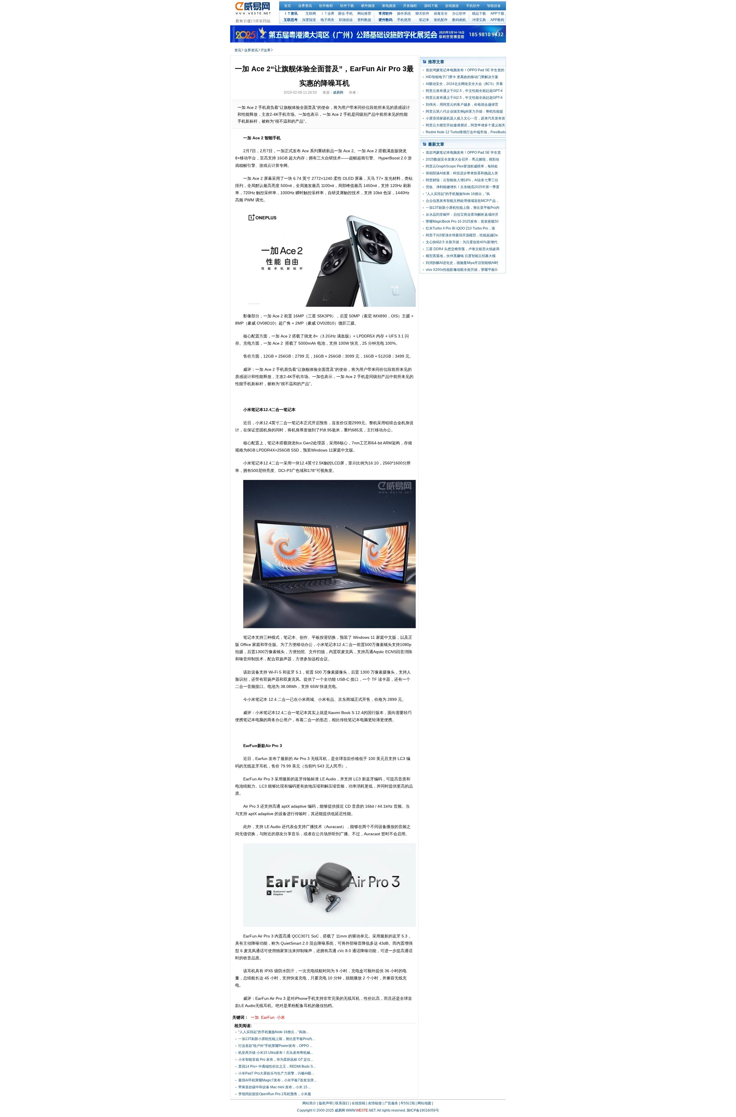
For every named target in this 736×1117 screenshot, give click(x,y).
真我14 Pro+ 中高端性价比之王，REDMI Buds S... (276, 1066)
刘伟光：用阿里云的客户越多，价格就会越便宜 (462, 105)
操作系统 (404, 13)
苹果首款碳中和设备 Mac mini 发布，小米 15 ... (274, 1087)
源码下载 (431, 6)
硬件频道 (368, 6)
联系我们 (342, 1103)
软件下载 (347, 6)
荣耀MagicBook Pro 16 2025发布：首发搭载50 (462, 221)
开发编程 (410, 6)
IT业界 (266, 50)
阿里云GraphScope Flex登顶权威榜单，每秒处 (462, 166)
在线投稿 (358, 1103)
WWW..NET (360, 1110)
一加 (255, 1017)
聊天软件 (422, 13)
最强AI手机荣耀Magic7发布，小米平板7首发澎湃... (277, 1080)
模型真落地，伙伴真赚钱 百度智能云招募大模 (461, 256)
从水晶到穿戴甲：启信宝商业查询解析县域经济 (462, 215)
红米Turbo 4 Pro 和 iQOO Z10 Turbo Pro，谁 (460, 228)
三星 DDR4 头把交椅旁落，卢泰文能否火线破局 (462, 249)
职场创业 (346, 20)
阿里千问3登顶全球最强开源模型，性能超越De (462, 235)
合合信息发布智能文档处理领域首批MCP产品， (462, 201)
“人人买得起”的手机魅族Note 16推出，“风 (458, 194)
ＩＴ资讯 (291, 13)
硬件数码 (385, 20)
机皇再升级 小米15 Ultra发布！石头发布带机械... (275, 1053)
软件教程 (326, 6)
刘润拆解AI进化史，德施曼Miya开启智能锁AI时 (462, 263)
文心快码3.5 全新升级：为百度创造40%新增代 (461, 242)
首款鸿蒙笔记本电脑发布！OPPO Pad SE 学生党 (463, 153)
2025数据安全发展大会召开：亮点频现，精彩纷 (462, 159)
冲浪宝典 (479, 20)
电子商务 (327, 20)
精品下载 (479, 13)
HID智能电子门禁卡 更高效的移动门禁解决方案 (462, 77)
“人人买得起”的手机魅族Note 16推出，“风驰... (273, 1032)
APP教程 (497, 20)
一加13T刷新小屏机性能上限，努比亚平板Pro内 (462, 208)
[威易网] (253, 12)
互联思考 (291, 20)
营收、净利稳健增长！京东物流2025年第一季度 (462, 187)
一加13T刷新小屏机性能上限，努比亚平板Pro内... (276, 1039)
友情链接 (375, 1103)
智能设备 (494, 6)
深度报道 (309, 20)
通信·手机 (345, 13)
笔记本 (424, 20)
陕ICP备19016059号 (423, 1110)
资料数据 (364, 20)
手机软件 (473, 6)
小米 (281, 1017)
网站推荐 (364, 13)
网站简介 (309, 1103)
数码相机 (459, 20)
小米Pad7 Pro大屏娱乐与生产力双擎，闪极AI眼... (276, 1073)
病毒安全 (441, 13)
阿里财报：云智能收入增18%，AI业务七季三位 (462, 180)
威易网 (338, 92)
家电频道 (389, 6)
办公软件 (459, 13)
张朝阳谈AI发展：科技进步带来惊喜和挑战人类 (462, 173)
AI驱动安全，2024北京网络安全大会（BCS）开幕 (464, 84)
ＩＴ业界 (327, 13)
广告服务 (391, 1103)
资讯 (237, 50)
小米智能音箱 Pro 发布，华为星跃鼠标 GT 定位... (275, 1060)
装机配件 (441, 20)
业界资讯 (305, 6)
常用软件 (385, 13)
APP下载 (497, 13)
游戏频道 (452, 6)
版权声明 (326, 1103)
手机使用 (404, 20)
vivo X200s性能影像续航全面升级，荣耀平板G (461, 270)
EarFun (268, 1017)
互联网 (311, 13)
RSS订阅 (408, 1103)
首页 (287, 6)
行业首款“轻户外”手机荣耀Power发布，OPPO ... (275, 1046)
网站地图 (424, 1103)
